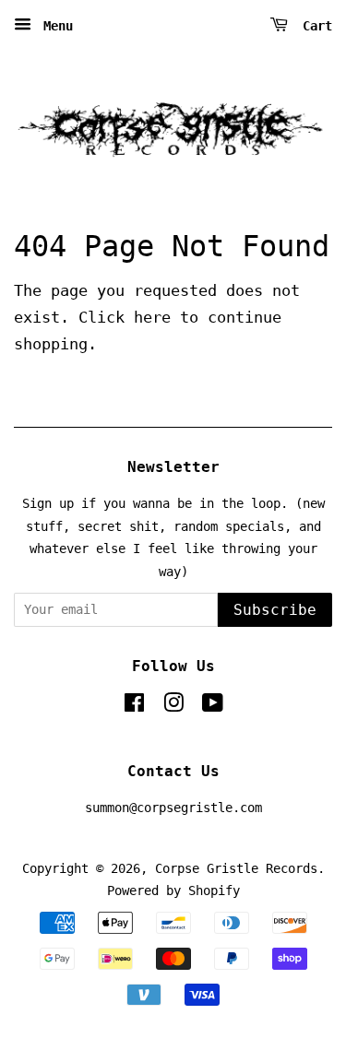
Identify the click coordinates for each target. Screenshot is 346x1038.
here (152, 317)
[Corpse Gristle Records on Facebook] (134, 706)
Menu (54, 25)
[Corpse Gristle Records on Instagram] (173, 706)
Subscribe (274, 610)
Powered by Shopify (173, 890)
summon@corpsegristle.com (173, 807)
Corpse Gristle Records (236, 868)
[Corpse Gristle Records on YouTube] (212, 706)
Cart (313, 25)
